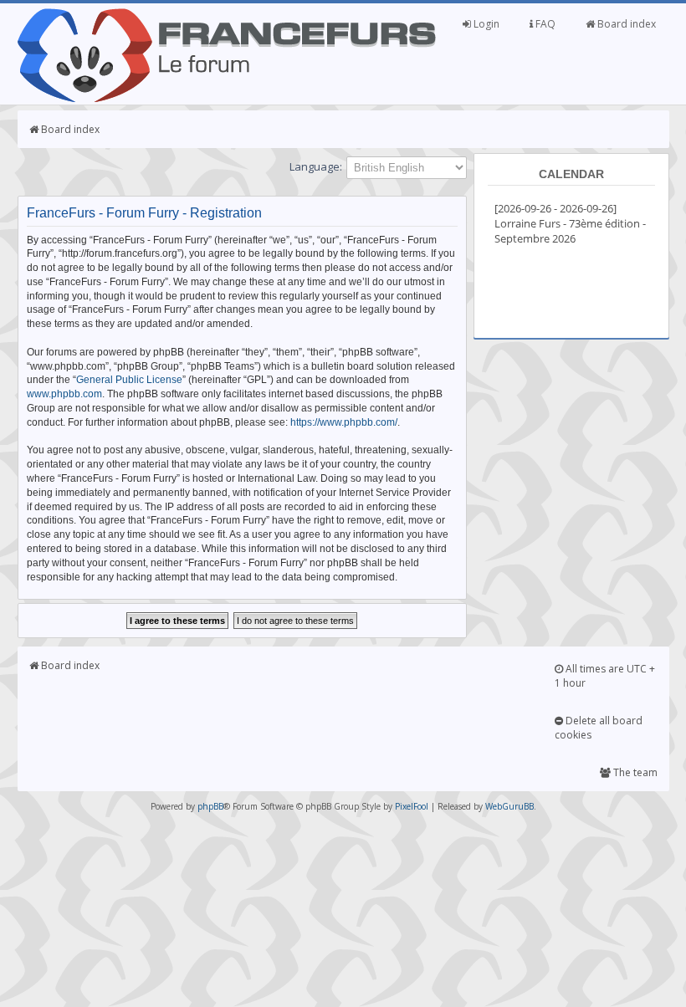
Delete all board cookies (598, 727)
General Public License (129, 380)
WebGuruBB (509, 806)
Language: (315, 166)
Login (485, 24)
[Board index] (227, 99)
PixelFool (411, 806)
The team (634, 772)
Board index (625, 24)
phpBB (210, 806)
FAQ (544, 24)
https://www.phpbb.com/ (343, 422)
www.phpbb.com (64, 394)
